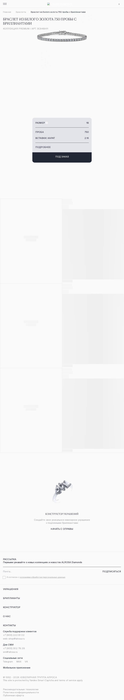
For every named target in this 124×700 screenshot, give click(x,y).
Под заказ (62, 156)
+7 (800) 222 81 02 (13, 635)
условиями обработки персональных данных (42, 577)
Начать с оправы (62, 529)
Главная (7, 12)
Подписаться (111, 571)
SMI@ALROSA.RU (10, 652)
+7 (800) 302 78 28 (14, 648)
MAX (18, 661)
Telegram (8, 661)
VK (26, 661)
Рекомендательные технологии (20, 689)
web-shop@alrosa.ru (14, 638)
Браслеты (21, 12)
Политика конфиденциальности (21, 692)
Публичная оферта (13, 695)
